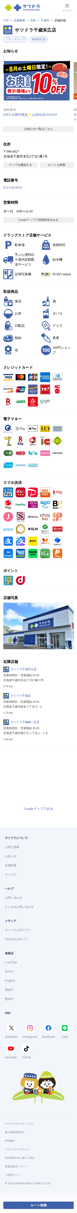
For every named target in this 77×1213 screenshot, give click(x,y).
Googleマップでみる (38, 808)
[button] (38, 626)
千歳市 (45, 20)
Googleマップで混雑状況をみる (38, 219)
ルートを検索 (56, 164)
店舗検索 (19, 20)
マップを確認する (20, 164)
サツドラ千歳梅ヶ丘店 (25, 722)
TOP (6, 20)
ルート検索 (38, 1205)
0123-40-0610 (12, 187)
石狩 (33, 20)
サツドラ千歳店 (21, 695)
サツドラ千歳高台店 (24, 669)
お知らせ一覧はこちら (38, 128)
